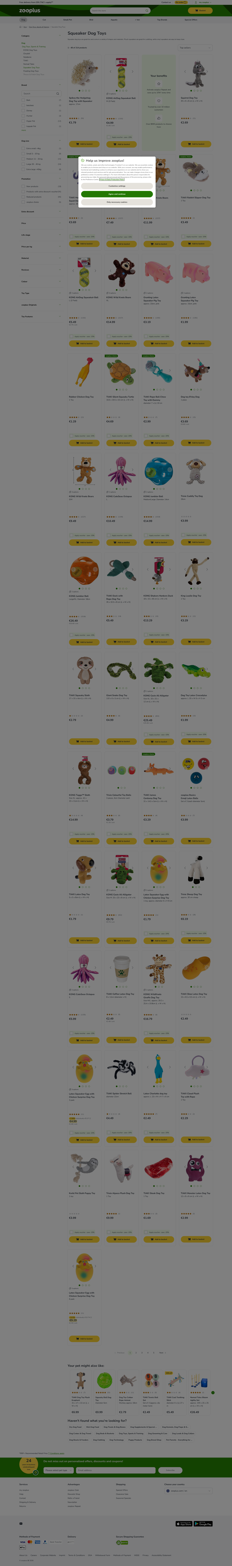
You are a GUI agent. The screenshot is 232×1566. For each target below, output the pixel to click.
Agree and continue (117, 194)
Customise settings (117, 186)
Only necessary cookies (117, 202)
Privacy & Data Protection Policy (111, 179)
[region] (117, 182)
